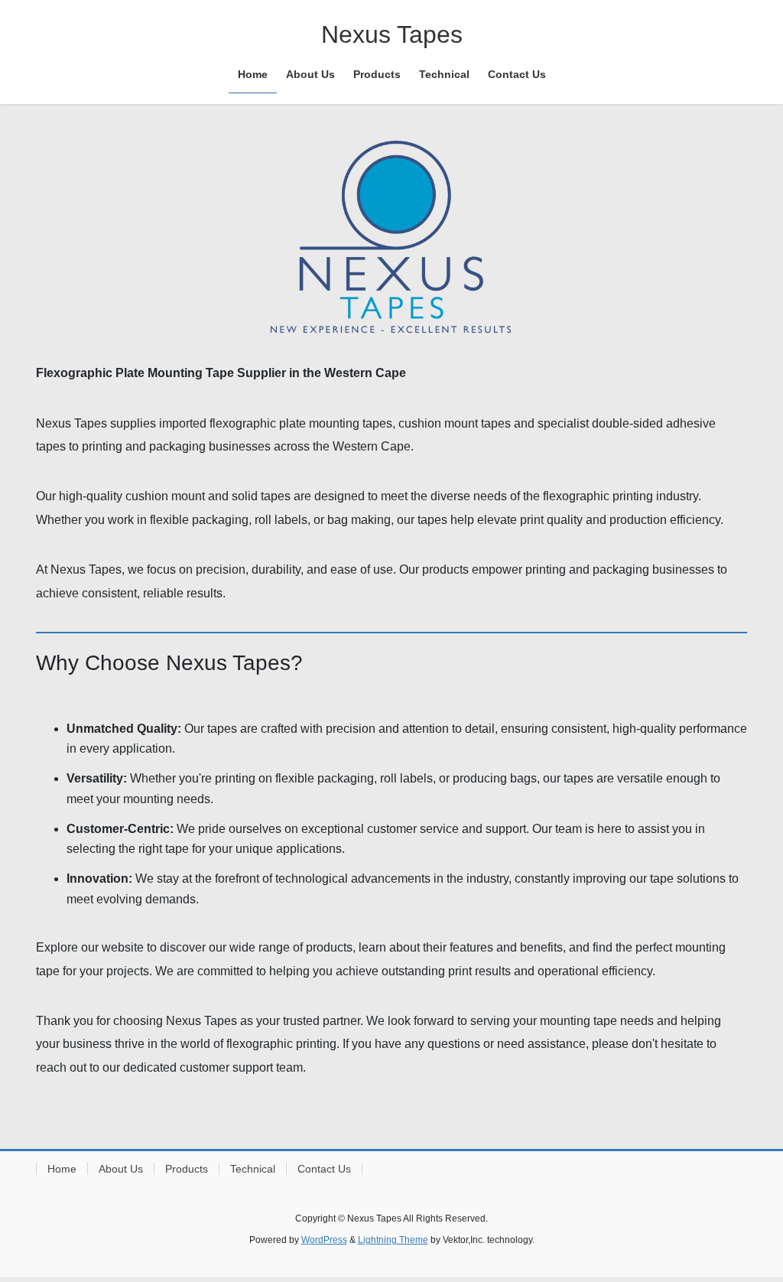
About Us (121, 1169)
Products (186, 1169)
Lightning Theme (393, 1240)
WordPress (324, 1240)
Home (61, 1169)
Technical (252, 1169)
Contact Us (324, 1169)
